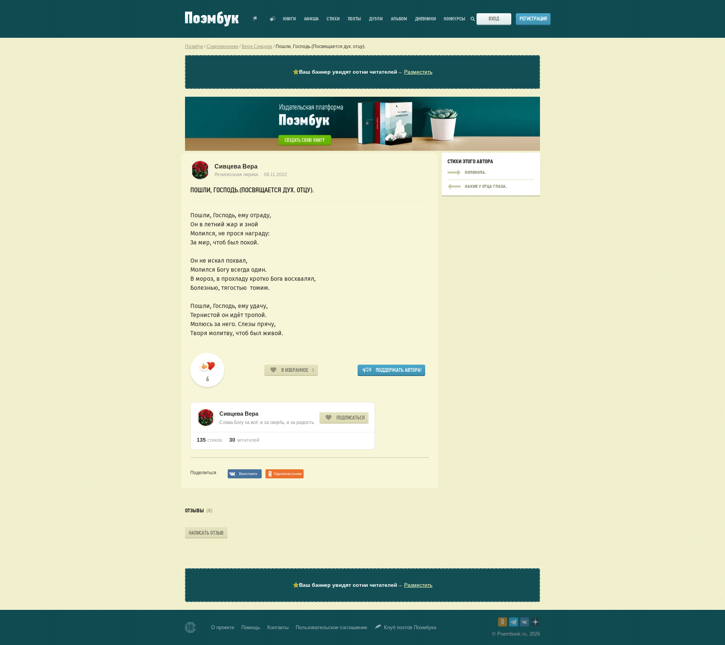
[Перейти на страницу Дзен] (535, 621)
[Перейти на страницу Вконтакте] (524, 621)
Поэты (354, 19)
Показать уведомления (255, 18)
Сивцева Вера (236, 166)
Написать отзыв (206, 533)
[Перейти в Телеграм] (513, 621)
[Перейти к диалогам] (272, 18)
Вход (494, 19)
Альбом (399, 19)
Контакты (277, 627)
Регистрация (533, 19)
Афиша (311, 19)
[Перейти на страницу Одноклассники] (502, 621)
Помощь (250, 627)
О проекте (222, 627)
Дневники (425, 19)
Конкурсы (454, 19)
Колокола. (490, 173)
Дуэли (376, 19)
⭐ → (362, 72)
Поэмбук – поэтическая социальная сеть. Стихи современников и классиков (212, 18)
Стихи (333, 19)
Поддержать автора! (398, 370)
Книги (289, 19)
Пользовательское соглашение (331, 627)
